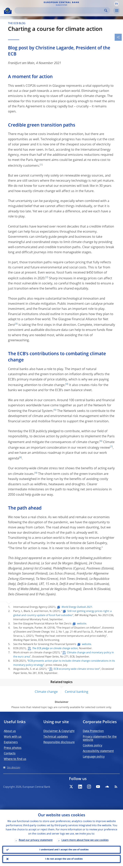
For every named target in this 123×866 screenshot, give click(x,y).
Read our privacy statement (36, 840)
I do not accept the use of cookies (64, 859)
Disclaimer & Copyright (58, 731)
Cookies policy (92, 745)
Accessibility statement (98, 751)
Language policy (94, 756)
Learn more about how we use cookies (85, 840)
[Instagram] (89, 786)
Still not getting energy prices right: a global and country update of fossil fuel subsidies (62, 613)
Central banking (76, 692)
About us (10, 731)
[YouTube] (98, 786)
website (81, 623)
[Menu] (116, 10)
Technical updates (55, 736)
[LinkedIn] (80, 786)
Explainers (11, 742)
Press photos (12, 747)
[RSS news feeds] (116, 786)
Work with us (12, 736)
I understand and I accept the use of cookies (64, 850)
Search (105, 10)
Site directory (13, 767)
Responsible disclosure (59, 742)
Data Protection (93, 731)
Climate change (46, 692)
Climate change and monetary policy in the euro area (63, 654)
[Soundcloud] (107, 786)
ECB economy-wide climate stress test (76, 669)
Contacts (10, 753)
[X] (71, 786)
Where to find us (15, 759)
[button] (116, 3)
